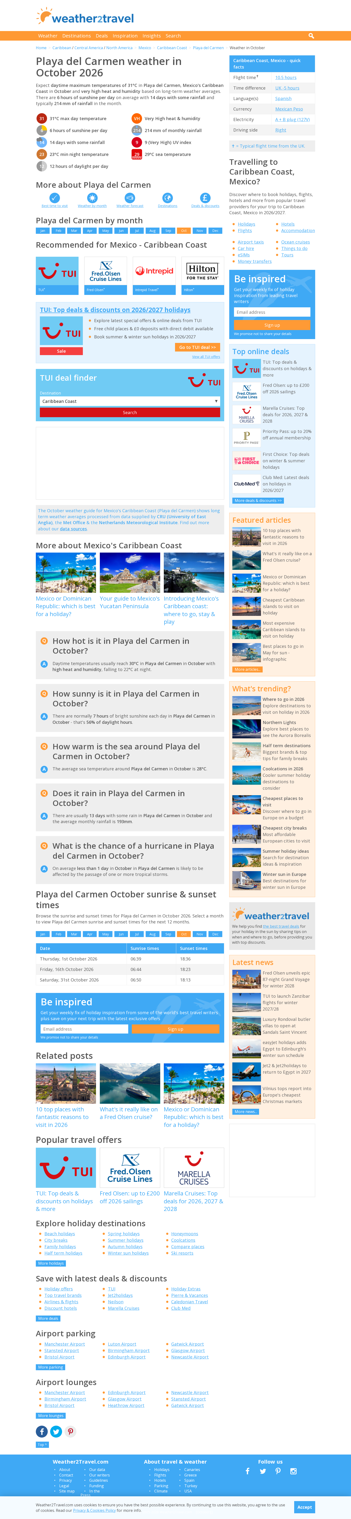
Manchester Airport (64, 1344)
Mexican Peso (289, 109)
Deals (102, 35)
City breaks (56, 1240)
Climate (161, 1491)
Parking (161, 1485)
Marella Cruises (123, 1308)
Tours (287, 255)
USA (188, 1491)
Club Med (181, 1308)
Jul (137, 230)
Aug (152, 230)
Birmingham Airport (129, 1350)
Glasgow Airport (188, 1350)
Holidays (246, 224)
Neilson (115, 1302)
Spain (189, 1480)
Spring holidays (124, 1234)
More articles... (248, 669)
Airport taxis (251, 242)
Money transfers (255, 261)
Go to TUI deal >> (197, 347)
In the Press (90, 1493)
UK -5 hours (287, 88)
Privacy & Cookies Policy (94, 1510)
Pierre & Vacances (189, 1295)
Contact (66, 1475)
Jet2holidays (120, 1295)
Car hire (246, 248)
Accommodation (298, 230)
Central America (88, 47)
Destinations (76, 35)
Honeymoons (184, 1234)
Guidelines (98, 1480)
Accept (305, 1507)
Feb (58, 230)
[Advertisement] (228, 15)
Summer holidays (126, 1240)
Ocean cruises (295, 242)
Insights (152, 35)
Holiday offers (58, 1289)
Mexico (144, 47)
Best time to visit (55, 205)
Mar (74, 230)
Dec (215, 230)
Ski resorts (182, 1253)
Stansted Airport (61, 1350)
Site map (67, 1491)
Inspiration (125, 35)
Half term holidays (63, 1253)
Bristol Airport (59, 1357)
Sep (168, 230)
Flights (245, 230)
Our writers (99, 1475)
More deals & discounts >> (258, 500)
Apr (89, 230)
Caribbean (62, 47)
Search (173, 35)
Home (41, 47)
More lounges (51, 1415)
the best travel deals (281, 926)
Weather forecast (130, 205)
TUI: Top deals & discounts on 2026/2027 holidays (115, 309)
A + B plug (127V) (292, 119)
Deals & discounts (205, 205)
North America (119, 47)
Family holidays (60, 1246)
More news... (246, 1111)
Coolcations (183, 1240)
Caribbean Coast (172, 47)
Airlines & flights (61, 1302)
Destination (50, 393)
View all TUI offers (206, 356)
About (64, 1469)
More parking (50, 1367)
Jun (121, 230)
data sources (73, 529)
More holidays (51, 1263)
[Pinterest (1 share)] (70, 1432)
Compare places (187, 1246)
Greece (190, 1475)
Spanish (283, 98)
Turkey (190, 1485)
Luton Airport (122, 1344)
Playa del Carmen (208, 47)
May (105, 230)
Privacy (65, 1480)
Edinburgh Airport (127, 1357)
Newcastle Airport (190, 1357)
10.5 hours (286, 77)
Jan (42, 230)
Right (280, 130)
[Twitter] (56, 1432)
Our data (97, 1469)
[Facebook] (42, 1432)
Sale (61, 351)
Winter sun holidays (128, 1253)
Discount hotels (60, 1308)
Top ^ (42, 1444)
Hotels (288, 224)
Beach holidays (59, 1234)
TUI (111, 1289)
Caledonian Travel (189, 1302)
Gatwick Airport (187, 1344)
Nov (200, 230)
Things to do (294, 248)
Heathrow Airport (126, 1405)
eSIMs (244, 255)
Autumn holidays (125, 1246)
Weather (48, 35)
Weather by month (92, 205)
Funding (96, 1485)
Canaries (192, 1469)
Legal (64, 1485)
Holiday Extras (186, 1289)
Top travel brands (63, 1295)
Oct (184, 230)
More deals (48, 1318)
